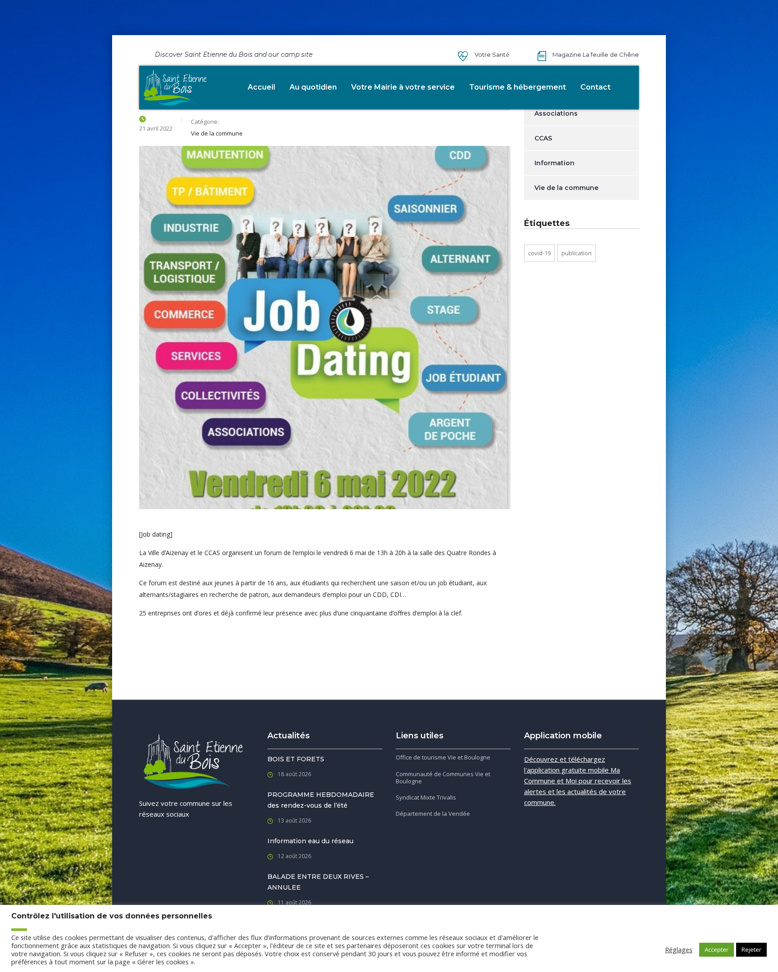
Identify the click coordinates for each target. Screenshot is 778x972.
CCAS (543, 138)
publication (576, 253)
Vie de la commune (566, 188)
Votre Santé (492, 54)
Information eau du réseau (310, 841)
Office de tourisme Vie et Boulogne (443, 757)
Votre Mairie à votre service (403, 87)
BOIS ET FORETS (295, 759)
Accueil (261, 87)
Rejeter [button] (751, 949)
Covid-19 (539, 253)
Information (554, 163)
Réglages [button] (678, 949)
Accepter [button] (716, 949)
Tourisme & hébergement (517, 87)
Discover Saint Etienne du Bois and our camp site (233, 54)
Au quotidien (313, 87)
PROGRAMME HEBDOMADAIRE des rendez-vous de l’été (320, 800)
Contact (595, 87)
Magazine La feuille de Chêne (595, 54)
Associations (556, 113)
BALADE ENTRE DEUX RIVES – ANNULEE (318, 882)
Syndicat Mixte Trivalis (426, 797)
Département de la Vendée (433, 813)
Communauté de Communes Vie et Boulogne (443, 777)
